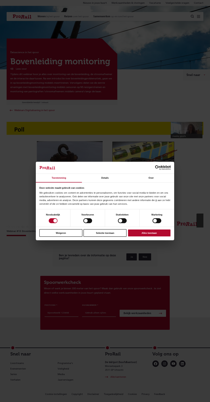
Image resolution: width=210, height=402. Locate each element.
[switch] (87, 220)
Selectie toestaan (105, 233)
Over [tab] (151, 178)
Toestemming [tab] (59, 178)
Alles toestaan (149, 233)
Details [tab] (105, 178)
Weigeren (61, 233)
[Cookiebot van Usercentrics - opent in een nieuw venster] (157, 167)
